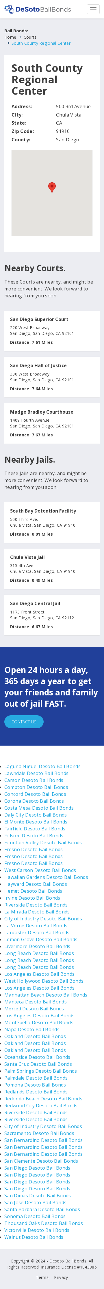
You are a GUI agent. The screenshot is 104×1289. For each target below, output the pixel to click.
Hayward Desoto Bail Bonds (35, 884)
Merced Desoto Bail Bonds (34, 1008)
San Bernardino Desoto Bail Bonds (43, 1140)
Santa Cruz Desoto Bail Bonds (38, 1064)
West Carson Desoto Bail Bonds (40, 870)
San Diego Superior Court (39, 319)
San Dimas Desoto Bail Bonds (37, 1195)
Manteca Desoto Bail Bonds (35, 1002)
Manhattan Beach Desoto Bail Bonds (46, 995)
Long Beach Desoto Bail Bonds (39, 953)
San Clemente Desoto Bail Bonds (41, 1161)
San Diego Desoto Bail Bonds (37, 1168)
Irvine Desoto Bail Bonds (32, 898)
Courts (30, 37)
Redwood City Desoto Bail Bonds (41, 1105)
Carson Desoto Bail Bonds (34, 780)
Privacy (61, 1277)
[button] (52, 187)
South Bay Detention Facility (43, 511)
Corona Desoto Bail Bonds (34, 801)
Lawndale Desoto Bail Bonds (36, 773)
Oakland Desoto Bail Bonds (35, 1036)
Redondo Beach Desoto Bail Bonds (43, 1098)
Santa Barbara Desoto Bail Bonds (42, 1209)
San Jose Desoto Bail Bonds (35, 1202)
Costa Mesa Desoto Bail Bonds (39, 808)
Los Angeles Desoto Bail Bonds (39, 974)
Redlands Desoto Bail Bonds (36, 1092)
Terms (42, 1277)
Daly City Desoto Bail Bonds (35, 815)
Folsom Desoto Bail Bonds (34, 835)
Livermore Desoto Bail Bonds (37, 946)
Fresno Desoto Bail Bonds (33, 849)
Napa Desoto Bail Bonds (32, 1029)
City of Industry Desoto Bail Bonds (43, 918)
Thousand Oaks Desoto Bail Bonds (43, 1223)
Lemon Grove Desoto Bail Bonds (40, 939)
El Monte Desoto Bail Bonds (35, 822)
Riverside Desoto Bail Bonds (36, 905)
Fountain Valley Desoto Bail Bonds (43, 842)
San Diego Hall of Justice (38, 365)
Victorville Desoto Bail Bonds (36, 1230)
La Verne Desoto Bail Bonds (35, 925)
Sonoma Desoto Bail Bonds (35, 1216)
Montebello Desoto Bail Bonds (38, 1022)
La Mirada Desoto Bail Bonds (37, 912)
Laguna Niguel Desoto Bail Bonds (42, 766)
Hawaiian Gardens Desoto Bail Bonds (46, 877)
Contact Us (24, 722)
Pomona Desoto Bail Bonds (35, 1085)
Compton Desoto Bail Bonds (36, 787)
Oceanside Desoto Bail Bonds (37, 1057)
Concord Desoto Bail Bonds (35, 794)
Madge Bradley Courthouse (41, 412)
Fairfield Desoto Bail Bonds (35, 828)
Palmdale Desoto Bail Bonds (36, 1078)
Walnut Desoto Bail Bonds (34, 1237)
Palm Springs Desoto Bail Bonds (40, 1071)
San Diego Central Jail (35, 603)
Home (10, 37)
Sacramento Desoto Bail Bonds (39, 1133)
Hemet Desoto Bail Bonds (33, 891)
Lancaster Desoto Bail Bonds (37, 932)
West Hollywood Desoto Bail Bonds (43, 981)
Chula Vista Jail (27, 557)
